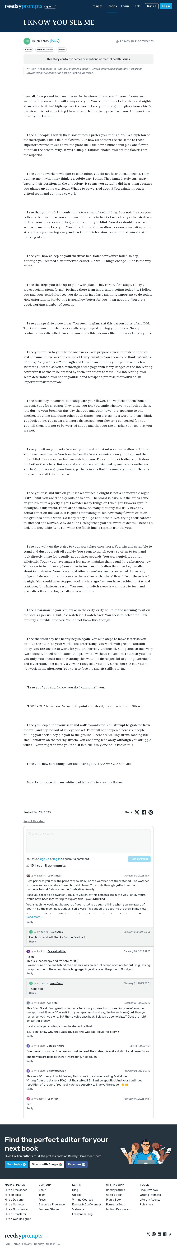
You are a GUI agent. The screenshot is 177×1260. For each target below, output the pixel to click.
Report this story (34, 821)
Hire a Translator (15, 1214)
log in (56, 859)
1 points (43, 932)
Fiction (61, 49)
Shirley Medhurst (56, 1071)
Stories (112, 6)
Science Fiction (45, 49)
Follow (54, 41)
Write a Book (114, 1194)
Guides (76, 1194)
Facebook (74, 1164)
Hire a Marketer (14, 1204)
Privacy (27, 1244)
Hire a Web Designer (18, 1219)
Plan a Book (113, 1199)
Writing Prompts (150, 1194)
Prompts (97, 6)
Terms (16, 1244)
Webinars (78, 1209)
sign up (44, 859)
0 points (41, 1098)
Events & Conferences (86, 1204)
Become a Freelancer (52, 1204)
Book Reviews (149, 1190)
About (42, 1190)
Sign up (151, 6)
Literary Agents (150, 1199)
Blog (75, 1190)
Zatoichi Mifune (55, 1046)
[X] (148, 1234)
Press (42, 1199)
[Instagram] (154, 1234)
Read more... (34, 917)
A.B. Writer (52, 1003)
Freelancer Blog (82, 1214)
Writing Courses (82, 1199)
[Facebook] (165, 1234)
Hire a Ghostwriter (17, 1209)
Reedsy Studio (115, 1190)
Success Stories (49, 1209)
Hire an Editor (13, 1194)
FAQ (7, 1244)
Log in (166, 6)
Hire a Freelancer (16, 1190)
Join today (14, 1164)
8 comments (143, 41)
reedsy (23, 6)
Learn (125, 6)
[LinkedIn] (159, 1234)
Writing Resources (118, 1209)
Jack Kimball (55, 875)
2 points (41, 875)
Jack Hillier (53, 1098)
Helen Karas (56, 932)
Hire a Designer (15, 1199)
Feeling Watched (82, 73)
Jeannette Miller (57, 951)
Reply (29, 922)
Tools (137, 6)
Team (42, 1194)
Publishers (146, 1204)
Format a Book (115, 1204)
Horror (28, 49)
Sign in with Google (45, 1164)
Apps (48, 7)
